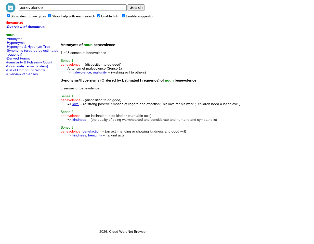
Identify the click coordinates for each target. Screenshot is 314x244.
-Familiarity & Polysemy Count (29, 62)
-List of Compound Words (25, 70)
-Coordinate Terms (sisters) (27, 66)
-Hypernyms (15, 43)
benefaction (91, 131)
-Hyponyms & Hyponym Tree (28, 47)
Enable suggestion (140, 16)
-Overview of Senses (22, 74)
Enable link (109, 16)
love (75, 104)
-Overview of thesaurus (25, 27)
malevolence (81, 72)
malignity (100, 72)
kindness (79, 120)
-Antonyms (14, 39)
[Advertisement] (25, 151)
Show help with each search (73, 16)
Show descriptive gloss (28, 16)
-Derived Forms (18, 58)
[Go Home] (10, 11)
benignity (95, 135)
